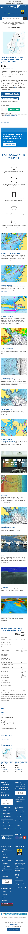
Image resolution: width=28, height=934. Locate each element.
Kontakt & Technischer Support (6, 867)
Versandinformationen (14, 924)
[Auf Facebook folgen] (17, 837)
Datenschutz (4, 855)
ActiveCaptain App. (4, 291)
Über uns (4, 874)
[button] (5, 13)
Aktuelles (4, 891)
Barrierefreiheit (5, 876)
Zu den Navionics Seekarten (9, 144)
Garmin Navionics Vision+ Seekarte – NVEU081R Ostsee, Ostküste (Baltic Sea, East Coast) (7, 762)
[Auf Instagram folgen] (20, 837)
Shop (3, 22)
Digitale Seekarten (9, 22)
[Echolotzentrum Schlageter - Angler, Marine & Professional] (14, 7)
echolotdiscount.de (20, 829)
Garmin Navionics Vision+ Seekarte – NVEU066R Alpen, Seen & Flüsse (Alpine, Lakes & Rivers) (21, 762)
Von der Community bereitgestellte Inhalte (8, 441)
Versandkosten (10, 68)
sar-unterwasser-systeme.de (20, 825)
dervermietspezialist (21, 817)
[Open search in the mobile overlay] (14, 18)
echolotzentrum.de (20, 814)
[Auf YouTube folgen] (24, 837)
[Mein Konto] (2, 6)
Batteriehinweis (5, 863)
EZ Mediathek (5, 894)
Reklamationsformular (6, 871)
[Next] (27, 761)
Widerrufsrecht (5, 857)
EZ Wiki (3, 897)
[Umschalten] (11, 891)
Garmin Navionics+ (17, 22)
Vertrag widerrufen (7, 881)
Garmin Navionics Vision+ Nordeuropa (18, 24)
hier (15, 88)
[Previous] (1, 761)
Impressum (4, 849)
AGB (3, 852)
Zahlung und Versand (6, 860)
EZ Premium (4, 900)
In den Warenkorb (14, 109)
